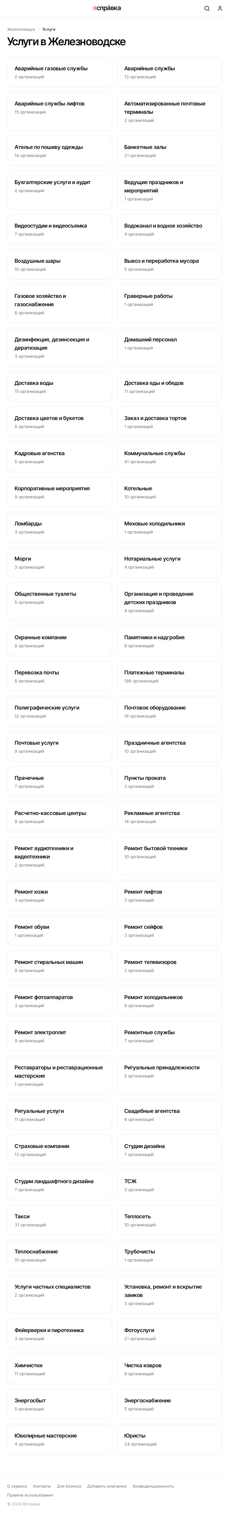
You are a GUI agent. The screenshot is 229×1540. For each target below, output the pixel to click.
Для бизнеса (69, 1486)
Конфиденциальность (153, 1486)
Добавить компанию (107, 1486)
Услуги (48, 29)
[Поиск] (206, 8)
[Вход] (220, 8)
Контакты (42, 1486)
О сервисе (17, 1486)
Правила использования (30, 1495)
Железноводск (21, 29)
